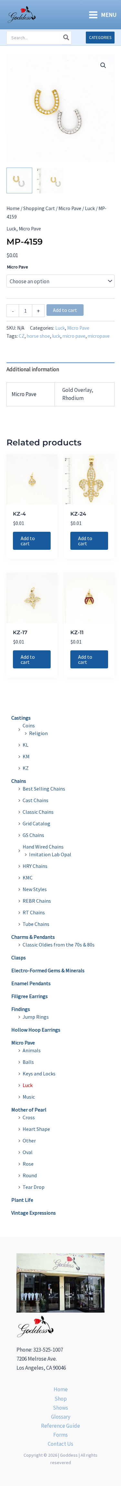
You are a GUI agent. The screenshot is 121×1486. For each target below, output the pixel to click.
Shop (61, 1398)
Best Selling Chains (44, 788)
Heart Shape (36, 1129)
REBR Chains (37, 901)
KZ (26, 768)
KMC (28, 877)
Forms (60, 1434)
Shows (60, 1407)
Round (30, 1175)
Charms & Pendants (33, 937)
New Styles (35, 889)
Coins (29, 725)
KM (26, 756)
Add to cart (65, 310)
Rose (28, 1164)
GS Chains (33, 835)
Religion (38, 733)
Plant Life (22, 1200)
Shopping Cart (39, 208)
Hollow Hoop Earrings (35, 1029)
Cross (29, 1117)
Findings (20, 1009)
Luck (90, 208)
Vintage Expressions (33, 1212)
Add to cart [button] (28, 541)
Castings (21, 717)
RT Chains (34, 912)
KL (25, 745)
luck (56, 336)
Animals (32, 1050)
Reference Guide (60, 1425)
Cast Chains (35, 800)
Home (13, 208)
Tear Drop (34, 1187)
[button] (100, 38)
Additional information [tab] (32, 369)
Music (29, 1096)
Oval (28, 1152)
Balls (28, 1062)
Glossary (60, 1416)
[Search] (66, 37)
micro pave (74, 336)
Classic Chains (38, 812)
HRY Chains (35, 866)
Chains (18, 781)
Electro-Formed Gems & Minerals (48, 970)
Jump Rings (36, 1017)
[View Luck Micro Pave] (19, 180)
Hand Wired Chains (43, 846)
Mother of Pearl (28, 1109)
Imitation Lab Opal (50, 854)
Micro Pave (69, 208)
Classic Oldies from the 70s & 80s (59, 944)
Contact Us (60, 1443)
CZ (22, 336)
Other (29, 1140)
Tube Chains (36, 924)
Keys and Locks (39, 1073)
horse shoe (38, 336)
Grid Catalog (36, 823)
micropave (99, 336)
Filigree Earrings (29, 996)
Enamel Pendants (31, 983)
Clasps (18, 957)
